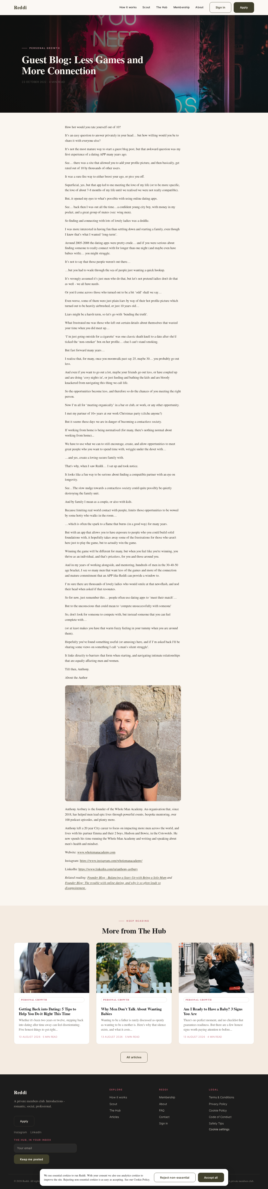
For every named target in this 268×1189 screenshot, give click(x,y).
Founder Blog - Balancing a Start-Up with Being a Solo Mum (126, 877)
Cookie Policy (218, 1110)
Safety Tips (216, 1123)
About (199, 7)
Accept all (211, 1177)
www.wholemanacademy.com (96, 852)
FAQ (161, 1110)
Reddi (20, 7)
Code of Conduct (220, 1117)
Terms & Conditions (221, 1097)
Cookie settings (219, 1129)
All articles (134, 1057)
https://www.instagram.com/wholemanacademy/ (111, 860)
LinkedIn (35, 1132)
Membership (181, 7)
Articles (114, 1117)
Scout (146, 7)
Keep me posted (31, 1159)
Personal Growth (44, 48)
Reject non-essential (174, 1177)
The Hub (162, 7)
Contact (164, 1117)
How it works (128, 7)
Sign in (220, 7)
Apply (244, 7)
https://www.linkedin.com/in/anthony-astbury (108, 869)
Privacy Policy (218, 1104)
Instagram (20, 1132)
